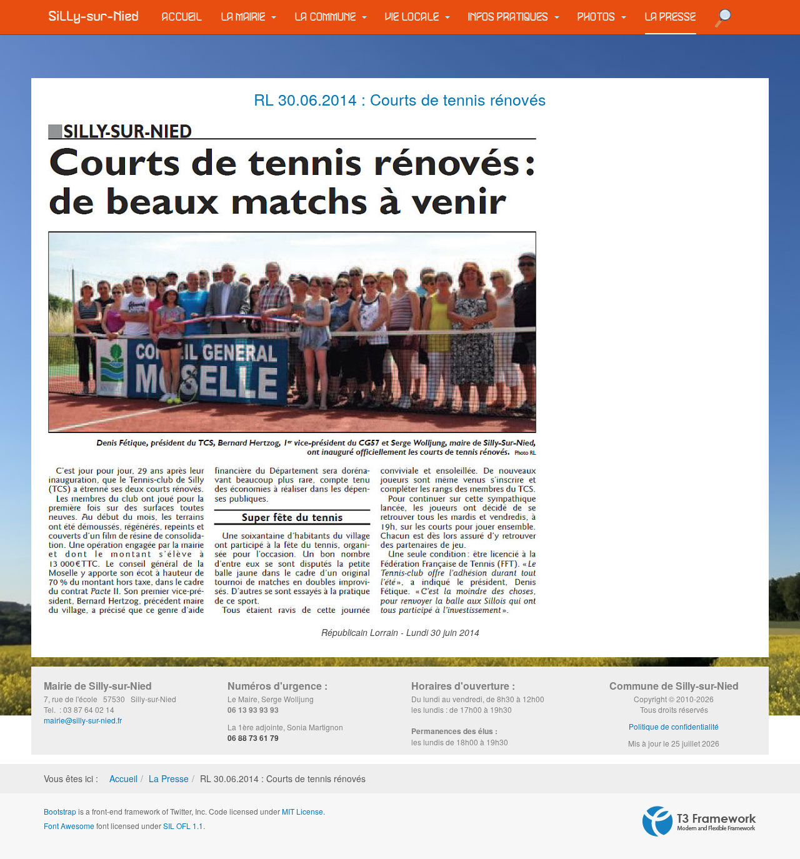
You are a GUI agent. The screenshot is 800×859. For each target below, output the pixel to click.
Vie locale (414, 17)
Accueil (182, 17)
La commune (327, 17)
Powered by (699, 821)
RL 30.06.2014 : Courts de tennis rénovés (400, 98)
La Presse (670, 17)
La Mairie (244, 17)
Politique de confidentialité (674, 726)
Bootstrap (60, 811)
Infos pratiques (510, 17)
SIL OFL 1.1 (183, 825)
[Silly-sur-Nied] (94, 17)
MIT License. (303, 811)
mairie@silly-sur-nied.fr (83, 720)
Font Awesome (69, 825)
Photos (598, 17)
